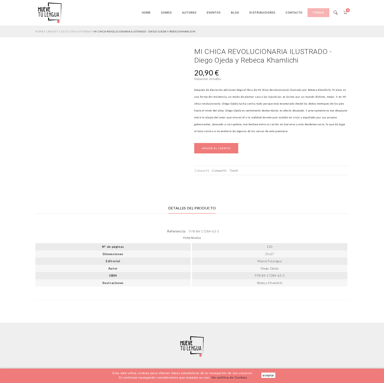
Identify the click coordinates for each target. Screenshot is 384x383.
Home (146, 12)
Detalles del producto (192, 208)
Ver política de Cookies (229, 377)
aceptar (268, 375)
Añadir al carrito (216, 148)
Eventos (214, 12)
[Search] (335, 12)
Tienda (318, 12)
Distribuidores (262, 12)
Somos (166, 12)
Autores (189, 12)
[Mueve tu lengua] (49, 12)
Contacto (294, 12)
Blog (235, 12)
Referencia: (177, 231)
